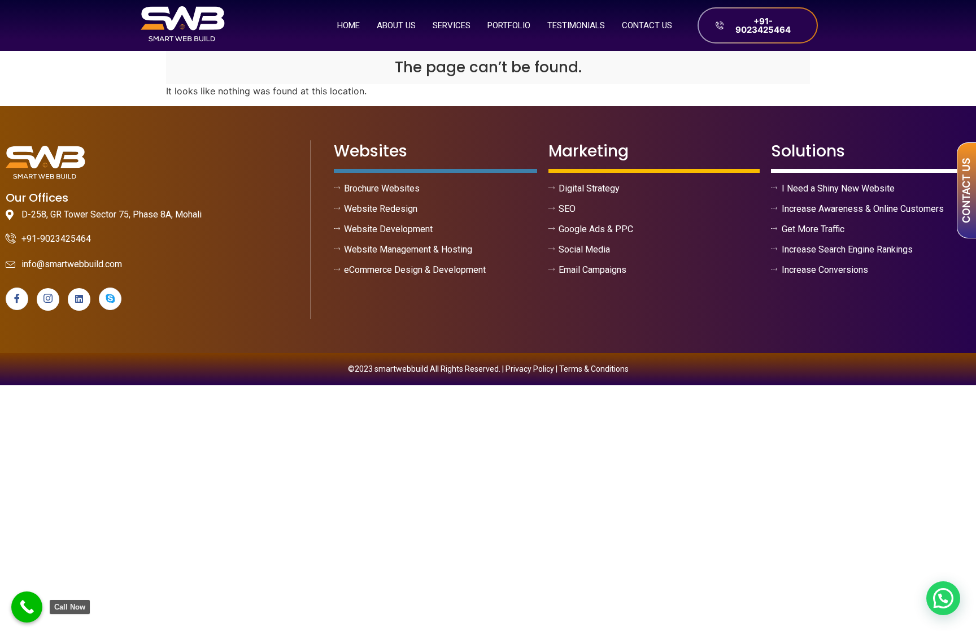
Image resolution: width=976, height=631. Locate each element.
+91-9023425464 (763, 25)
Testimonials (576, 25)
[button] (943, 598)
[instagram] (48, 299)
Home (348, 25)
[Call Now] (26, 607)
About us (396, 25)
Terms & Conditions (594, 368)
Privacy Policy (530, 368)
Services (451, 25)
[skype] (110, 299)
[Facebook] (17, 299)
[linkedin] (79, 299)
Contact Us (647, 25)
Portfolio (508, 25)
